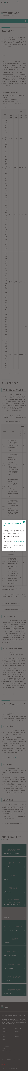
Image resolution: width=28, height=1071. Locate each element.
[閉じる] (24, 522)
